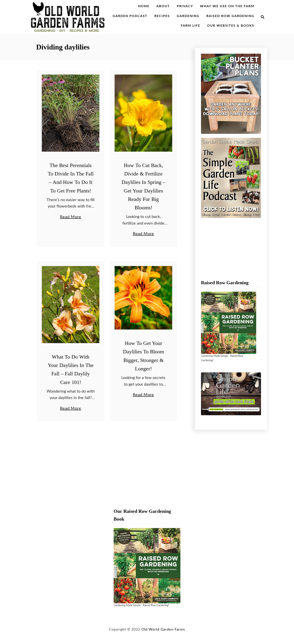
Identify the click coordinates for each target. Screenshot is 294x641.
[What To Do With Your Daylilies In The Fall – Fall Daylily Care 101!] (71, 304)
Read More (70, 217)
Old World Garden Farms (163, 629)
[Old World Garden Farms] (68, 17)
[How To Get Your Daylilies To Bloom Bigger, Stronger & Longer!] (143, 298)
